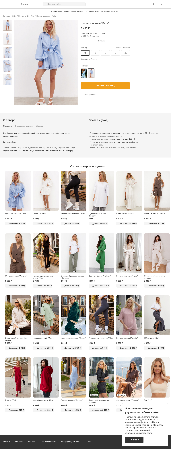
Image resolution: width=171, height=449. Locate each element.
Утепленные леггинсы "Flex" (73, 214)
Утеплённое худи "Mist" (43, 400)
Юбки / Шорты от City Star (23, 16)
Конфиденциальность (70, 441)
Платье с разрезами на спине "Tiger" (43, 277)
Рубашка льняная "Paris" (16, 214)
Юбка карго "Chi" (151, 338)
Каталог (6, 16)
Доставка (19, 441)
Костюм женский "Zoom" (43, 338)
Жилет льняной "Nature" (15, 276)
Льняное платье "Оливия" (127, 400)
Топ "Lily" (148, 400)
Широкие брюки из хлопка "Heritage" (72, 277)
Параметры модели (24, 126)
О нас (88, 441)
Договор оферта (49, 441)
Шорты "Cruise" (39, 214)
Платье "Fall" (10, 400)
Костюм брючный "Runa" (127, 276)
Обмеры (39, 126)
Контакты (32, 441)
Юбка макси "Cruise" (125, 214)
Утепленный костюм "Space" (73, 338)
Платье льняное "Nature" (72, 400)
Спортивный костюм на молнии (154, 277)
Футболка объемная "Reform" (97, 215)
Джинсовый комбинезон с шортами (100, 401)
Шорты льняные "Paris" (46, 16)
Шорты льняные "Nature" (155, 214)
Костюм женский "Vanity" (127, 338)
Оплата (6, 441)
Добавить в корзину (105, 86)
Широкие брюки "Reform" (100, 276)
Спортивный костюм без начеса (15, 339)
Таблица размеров (123, 48)
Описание (7, 126)
